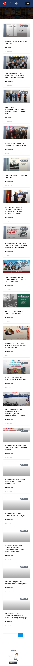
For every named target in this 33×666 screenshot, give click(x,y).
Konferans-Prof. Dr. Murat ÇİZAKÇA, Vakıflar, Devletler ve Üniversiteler (15, 345)
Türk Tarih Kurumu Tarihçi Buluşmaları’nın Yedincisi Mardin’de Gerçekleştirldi (14, 75)
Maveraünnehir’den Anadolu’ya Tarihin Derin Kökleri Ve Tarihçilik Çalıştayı (16, 615)
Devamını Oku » (9, 47)
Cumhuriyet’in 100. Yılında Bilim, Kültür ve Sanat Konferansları (15, 481)
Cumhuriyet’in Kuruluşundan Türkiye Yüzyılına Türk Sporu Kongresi (16, 447)
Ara (21, 635)
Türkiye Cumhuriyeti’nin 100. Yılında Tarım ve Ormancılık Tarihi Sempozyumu (15, 279)
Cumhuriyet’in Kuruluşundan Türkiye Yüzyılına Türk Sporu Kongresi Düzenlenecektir (16, 245)
